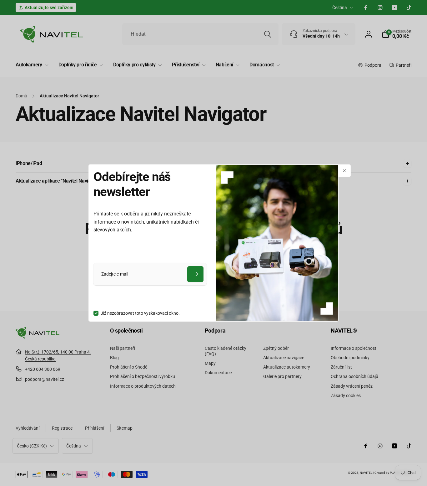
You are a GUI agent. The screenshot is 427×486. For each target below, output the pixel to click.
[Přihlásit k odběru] (195, 274)
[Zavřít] (344, 170)
